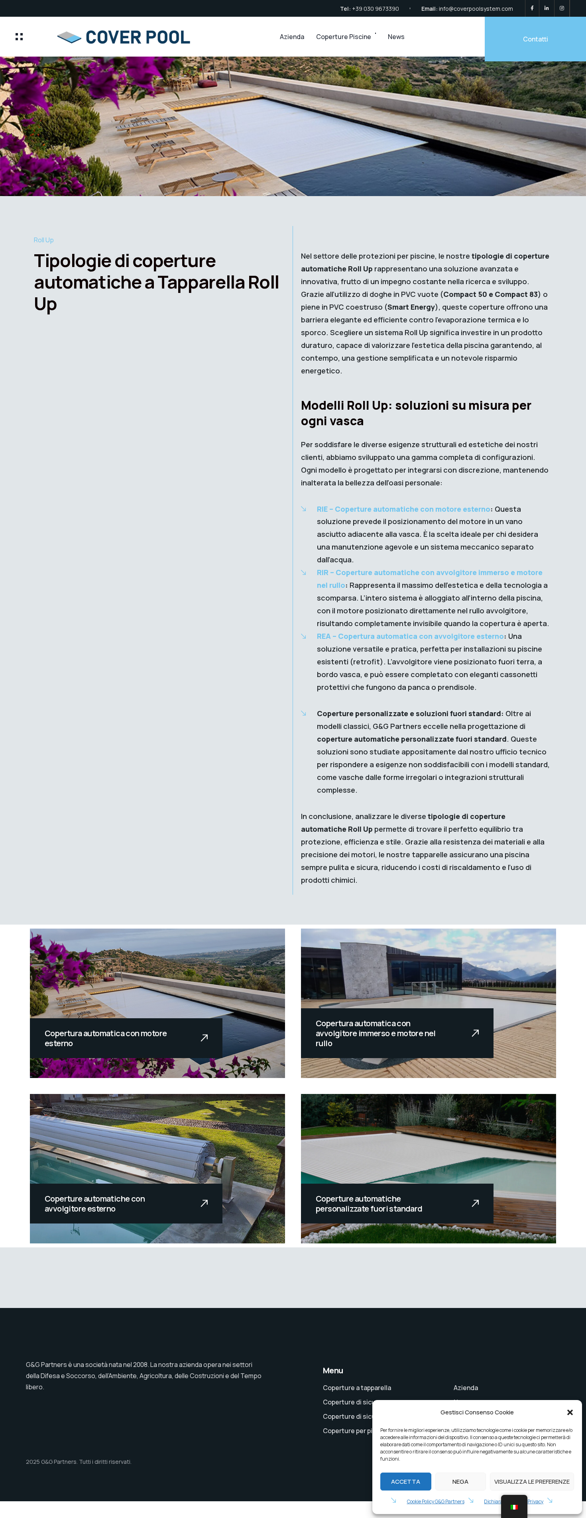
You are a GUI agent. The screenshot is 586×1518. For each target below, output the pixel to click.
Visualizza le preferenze (532, 1481)
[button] (570, 1412)
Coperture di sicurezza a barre (369, 1416)
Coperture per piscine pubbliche (371, 1430)
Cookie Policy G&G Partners (435, 1501)
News (396, 36)
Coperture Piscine (343, 36)
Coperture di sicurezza (358, 1402)
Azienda (292, 36)
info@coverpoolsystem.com (476, 8)
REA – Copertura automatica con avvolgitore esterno (410, 636)
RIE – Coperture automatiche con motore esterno (403, 509)
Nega (460, 1481)
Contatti (535, 39)
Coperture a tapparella (357, 1387)
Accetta (405, 1481)
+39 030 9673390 (375, 8)
